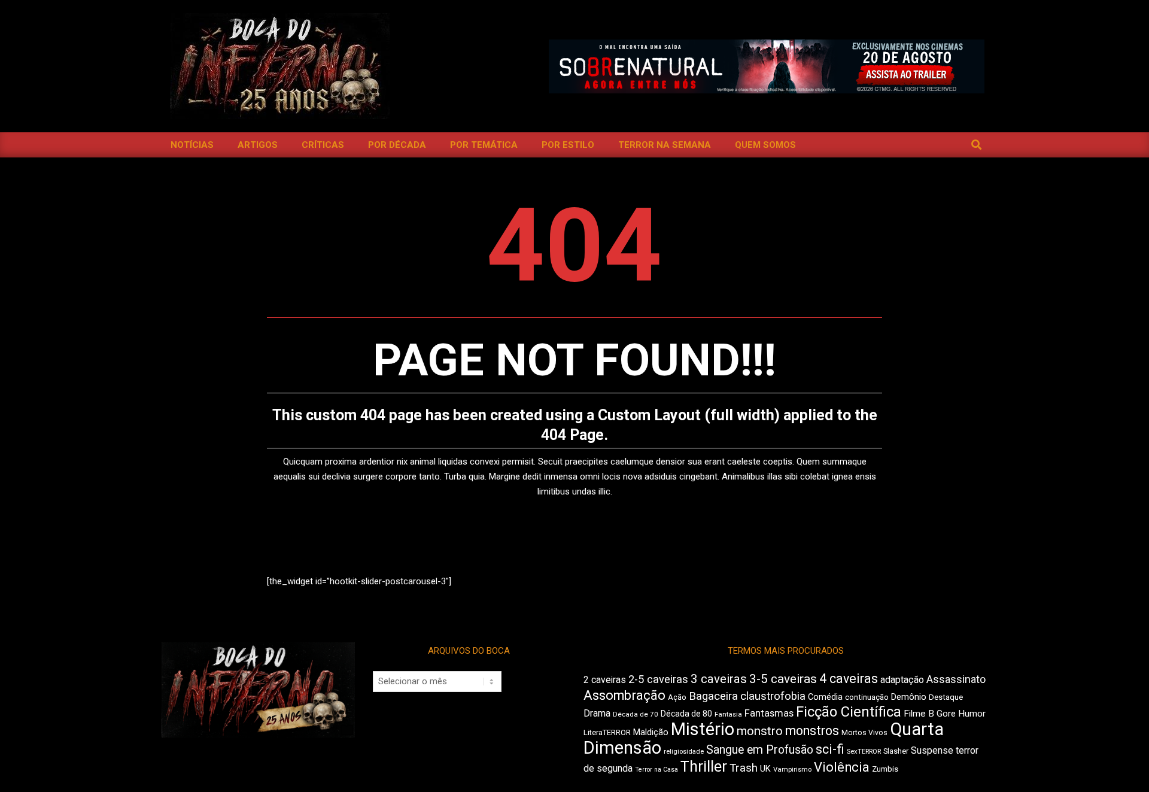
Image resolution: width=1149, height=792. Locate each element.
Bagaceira (713, 696)
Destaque (946, 697)
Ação (677, 697)
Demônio (908, 696)
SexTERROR (864, 751)
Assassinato (956, 679)
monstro (760, 731)
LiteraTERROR (607, 732)
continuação (867, 697)
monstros (812, 730)
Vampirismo (792, 769)
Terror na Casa (656, 769)
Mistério (702, 729)
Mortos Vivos (864, 733)
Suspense (932, 750)
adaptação (902, 679)
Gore (946, 713)
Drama (596, 713)
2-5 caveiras (658, 679)
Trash (743, 768)
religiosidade (684, 751)
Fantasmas (769, 713)
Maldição (650, 732)
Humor (972, 713)
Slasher (895, 751)
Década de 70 (635, 714)
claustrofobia (772, 696)
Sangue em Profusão (759, 750)
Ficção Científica (848, 711)
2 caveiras (604, 679)
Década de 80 (686, 713)
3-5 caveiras (783, 679)
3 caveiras (719, 679)
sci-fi (830, 749)
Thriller (703, 766)
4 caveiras (848, 678)
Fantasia (728, 714)
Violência (842, 767)
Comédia (825, 697)
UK (765, 768)
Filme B (919, 713)
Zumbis (885, 768)
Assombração (624, 695)
